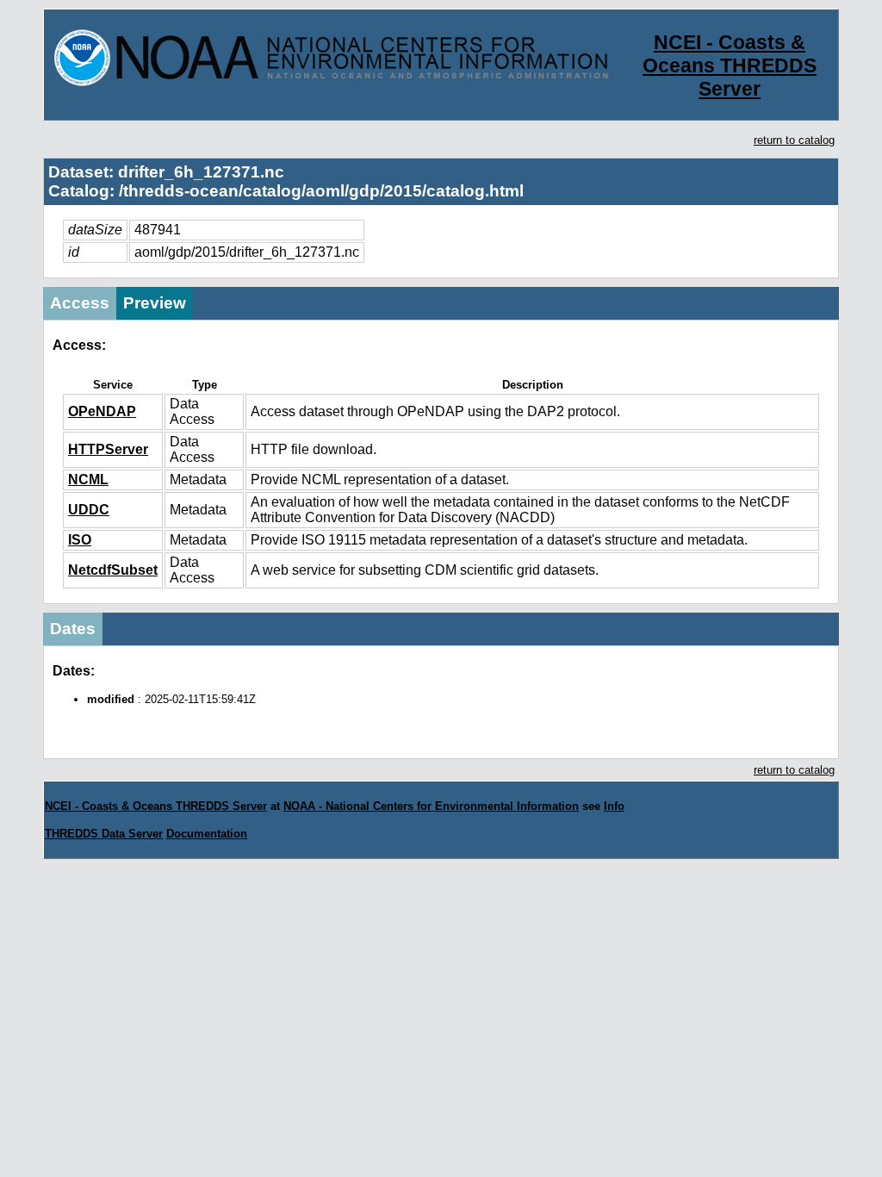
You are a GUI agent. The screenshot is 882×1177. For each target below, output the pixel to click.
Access (79, 303)
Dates (73, 629)
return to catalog (794, 140)
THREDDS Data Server (104, 833)
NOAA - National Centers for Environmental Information (431, 806)
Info (614, 806)
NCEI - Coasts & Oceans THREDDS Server (730, 65)
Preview (154, 303)
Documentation (206, 833)
